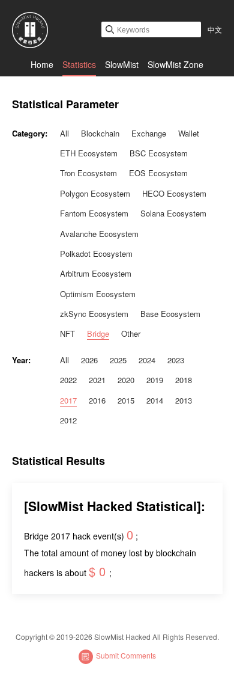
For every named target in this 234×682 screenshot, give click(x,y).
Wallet (188, 133)
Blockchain (100, 133)
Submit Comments (126, 655)
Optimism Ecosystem (98, 294)
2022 (68, 380)
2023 (175, 360)
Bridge (98, 333)
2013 (183, 400)
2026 (89, 360)
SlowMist (122, 64)
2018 (183, 380)
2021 (97, 380)
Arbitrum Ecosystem (95, 273)
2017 (68, 400)
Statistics (79, 64)
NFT (67, 333)
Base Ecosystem (170, 313)
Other (130, 333)
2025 (118, 360)
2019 (154, 380)
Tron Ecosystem (88, 173)
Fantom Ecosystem (94, 213)
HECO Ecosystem (174, 193)
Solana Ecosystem (173, 213)
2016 (97, 400)
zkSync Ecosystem (94, 313)
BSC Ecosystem (159, 153)
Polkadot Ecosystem (96, 253)
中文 (215, 29)
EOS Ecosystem (158, 173)
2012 (68, 420)
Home (42, 64)
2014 (154, 400)
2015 (126, 400)
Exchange (148, 133)
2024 (147, 360)
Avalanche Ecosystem (99, 233)
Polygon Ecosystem (95, 193)
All (64, 133)
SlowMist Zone (175, 64)
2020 (126, 380)
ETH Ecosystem (89, 153)
